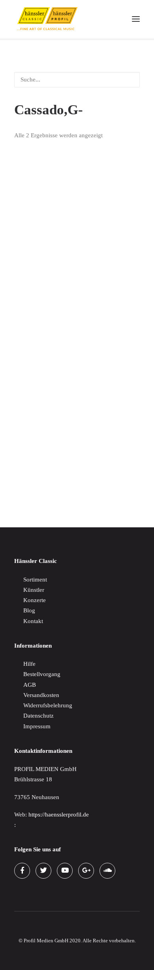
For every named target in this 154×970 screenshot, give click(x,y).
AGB (29, 685)
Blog (29, 610)
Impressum (37, 726)
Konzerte (34, 600)
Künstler (33, 590)
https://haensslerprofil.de (58, 814)
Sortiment (35, 579)
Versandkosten (41, 695)
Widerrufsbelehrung (47, 705)
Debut (21, 484)
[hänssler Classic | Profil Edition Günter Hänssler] (47, 19)
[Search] (100, 19)
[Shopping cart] (112, 19)
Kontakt (33, 621)
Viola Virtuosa (31, 319)
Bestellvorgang (41, 674)
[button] (136, 19)
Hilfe (29, 664)
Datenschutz (38, 715)
